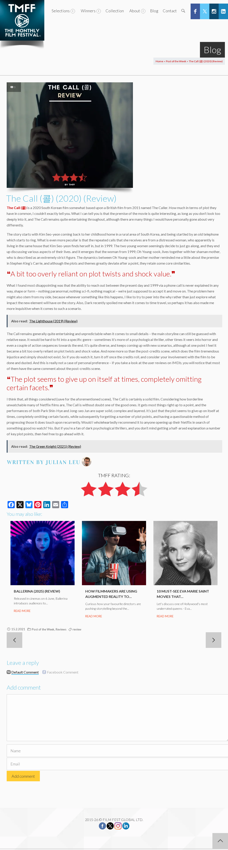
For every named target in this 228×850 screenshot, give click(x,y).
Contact (170, 10)
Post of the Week (176, 61)
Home (159, 61)
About (134, 10)
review (77, 629)
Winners (88, 10)
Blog (154, 10)
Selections (61, 10)
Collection (115, 10)
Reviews (61, 629)
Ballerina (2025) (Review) (37, 591)
